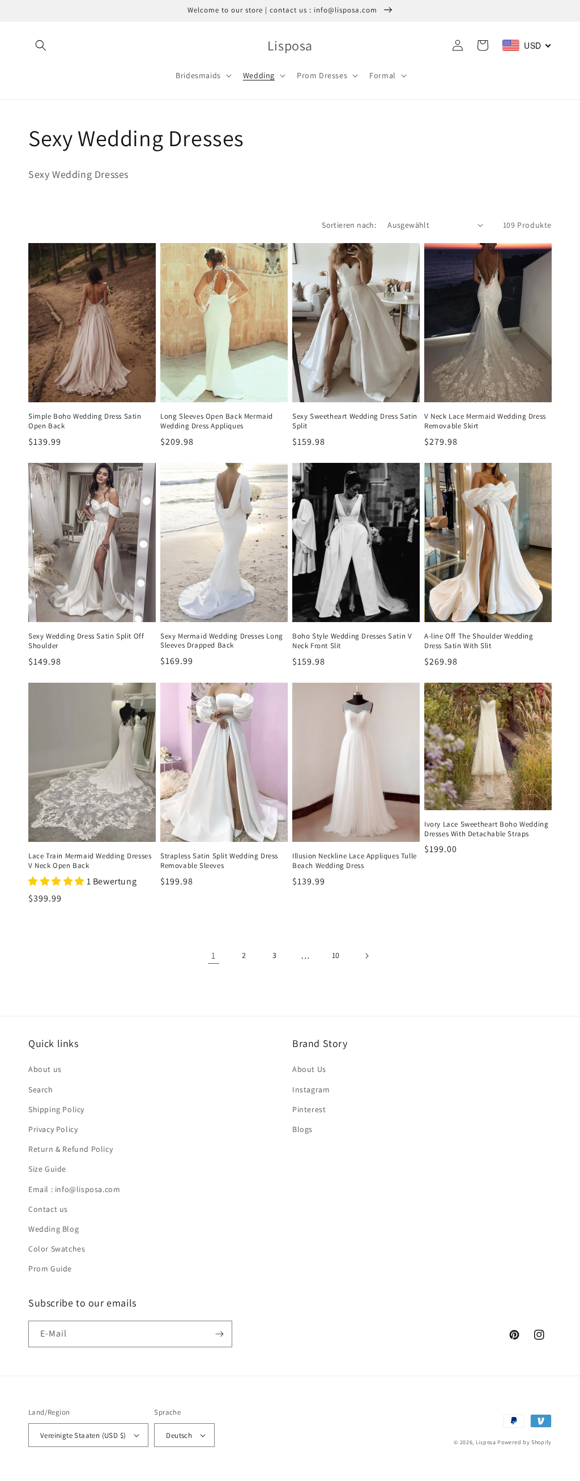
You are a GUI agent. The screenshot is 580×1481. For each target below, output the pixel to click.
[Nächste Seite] (366, 955)
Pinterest (309, 1109)
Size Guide (47, 1169)
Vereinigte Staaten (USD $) (83, 1435)
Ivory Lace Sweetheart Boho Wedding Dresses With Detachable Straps (486, 829)
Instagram (311, 1089)
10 (336, 955)
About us (45, 1069)
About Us (309, 1069)
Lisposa (486, 1442)
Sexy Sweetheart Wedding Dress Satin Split (354, 421)
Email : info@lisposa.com (74, 1189)
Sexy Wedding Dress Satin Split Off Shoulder (86, 641)
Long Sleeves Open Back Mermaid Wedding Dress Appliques (216, 421)
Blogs (302, 1129)
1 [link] (213, 955)
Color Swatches (56, 1249)
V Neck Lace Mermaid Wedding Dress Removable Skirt (485, 421)
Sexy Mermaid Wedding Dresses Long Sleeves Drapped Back (221, 641)
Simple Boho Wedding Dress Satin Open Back (85, 421)
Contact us (48, 1209)
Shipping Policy (56, 1109)
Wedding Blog (53, 1229)
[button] (40, 45)
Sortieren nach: (349, 225)
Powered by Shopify (524, 1442)
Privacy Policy (53, 1129)
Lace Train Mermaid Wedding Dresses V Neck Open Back (89, 861)
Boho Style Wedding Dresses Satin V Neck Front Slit (352, 641)
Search (40, 1089)
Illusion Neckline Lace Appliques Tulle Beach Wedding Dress (354, 861)
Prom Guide (50, 1268)
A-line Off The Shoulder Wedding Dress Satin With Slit (479, 641)
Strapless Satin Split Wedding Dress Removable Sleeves (219, 861)
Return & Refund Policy (70, 1149)
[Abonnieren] (219, 1334)
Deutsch (179, 1435)
